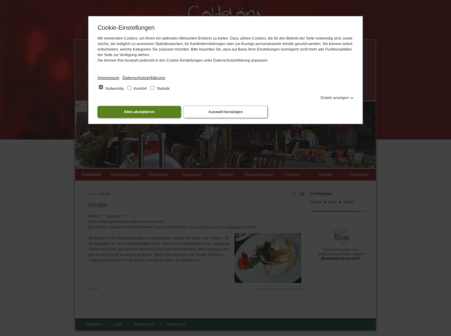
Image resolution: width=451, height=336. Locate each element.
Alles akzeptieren (139, 112)
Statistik (163, 88)
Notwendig (115, 88)
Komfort (140, 88)
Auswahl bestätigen (225, 112)
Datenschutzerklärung (143, 77)
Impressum (108, 77)
